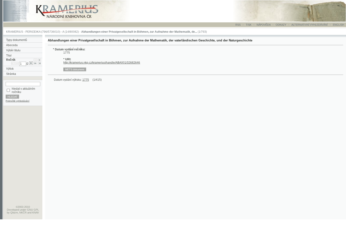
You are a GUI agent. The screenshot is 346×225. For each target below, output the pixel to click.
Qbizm (14, 212)
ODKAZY (281, 24)
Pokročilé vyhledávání (17, 101)
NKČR (23, 212)
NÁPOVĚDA (263, 24)
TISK (249, 24)
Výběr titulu (13, 50)
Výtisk (10, 68)
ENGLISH (338, 24)
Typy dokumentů (16, 40)
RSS (238, 24)
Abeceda (12, 45)
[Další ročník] (39, 59)
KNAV (35, 212)
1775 (85, 79)
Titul (9, 55)
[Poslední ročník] (39, 63)
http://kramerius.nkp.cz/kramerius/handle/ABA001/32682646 (101, 62)
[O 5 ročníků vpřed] (35, 63)
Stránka (11, 74)
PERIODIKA (32, 31)
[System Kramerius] (72, 20)
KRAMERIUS (14, 31)
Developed (13, 209)
